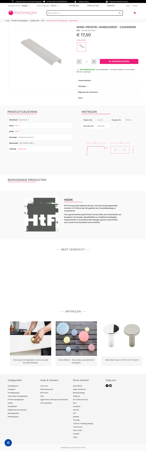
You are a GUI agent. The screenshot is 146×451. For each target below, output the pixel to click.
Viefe (75, 437)
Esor (74, 403)
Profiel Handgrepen (16, 399)
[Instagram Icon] (110, 386)
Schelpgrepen (14, 392)
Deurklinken (12, 406)
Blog (128, 6)
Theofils (76, 420)
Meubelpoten (13, 413)
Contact (135, 6)
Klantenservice (46, 389)
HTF (16, 131)
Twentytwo (78, 427)
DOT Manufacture (80, 399)
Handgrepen (13, 386)
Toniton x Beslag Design (83, 423)
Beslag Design (79, 392)
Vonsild (76, 434)
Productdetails (84, 80)
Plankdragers (13, 416)
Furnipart (76, 406)
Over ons (44, 386)
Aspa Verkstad (79, 389)
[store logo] (22, 12)
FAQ (42, 396)
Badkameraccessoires (17, 410)
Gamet (76, 410)
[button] (26, 5)
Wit (16, 126)
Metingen (82, 86)
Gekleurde (21, 149)
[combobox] (85, 13)
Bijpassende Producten (88, 92)
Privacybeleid (46, 403)
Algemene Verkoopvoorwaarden (54, 399)
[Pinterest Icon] (107, 386)
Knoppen (11, 389)
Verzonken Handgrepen (18, 396)
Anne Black (77, 386)
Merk (80, 98)
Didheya (76, 396)
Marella (76, 416)
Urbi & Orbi (77, 430)
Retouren (44, 392)
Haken (10, 403)
